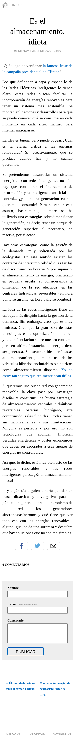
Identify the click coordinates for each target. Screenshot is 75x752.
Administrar (62, 733)
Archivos (37, 733)
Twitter (37, 546)
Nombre (13, 588)
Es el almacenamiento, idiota (37, 31)
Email (53, 546)
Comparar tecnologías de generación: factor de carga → (55, 689)
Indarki (18, 5)
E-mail (22, 604)
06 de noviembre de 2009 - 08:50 (37, 50)
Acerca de (12, 733)
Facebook (21, 546)
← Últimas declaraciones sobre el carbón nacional (20, 686)
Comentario (15, 620)
